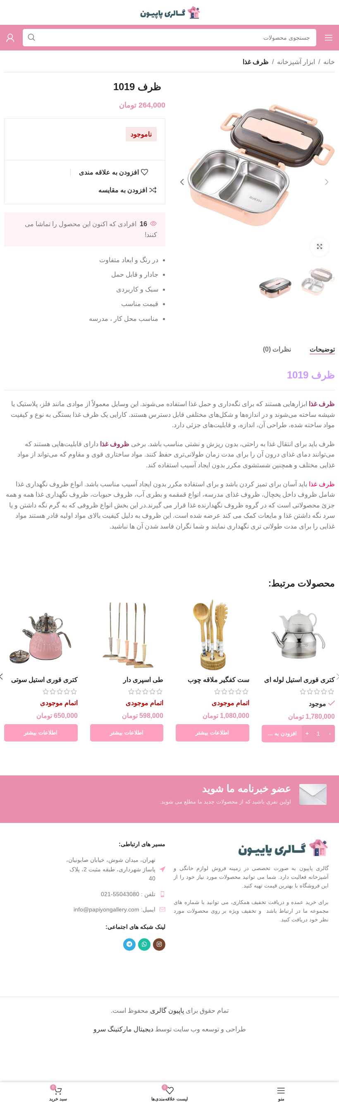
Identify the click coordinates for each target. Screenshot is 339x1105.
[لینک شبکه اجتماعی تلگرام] (129, 944)
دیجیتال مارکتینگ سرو (123, 1029)
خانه (329, 61)
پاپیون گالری (167, 1010)
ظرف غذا (256, 61)
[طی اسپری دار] (127, 635)
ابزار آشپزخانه (296, 61)
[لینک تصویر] (282, 847)
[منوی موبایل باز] (328, 37)
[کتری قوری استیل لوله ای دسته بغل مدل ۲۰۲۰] (298, 635)
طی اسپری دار (143, 679)
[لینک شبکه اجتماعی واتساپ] (144, 944)
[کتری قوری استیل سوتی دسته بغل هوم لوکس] (41, 635)
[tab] (322, 349)
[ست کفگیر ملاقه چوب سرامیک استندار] (212, 635)
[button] (326, 182)
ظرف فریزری (106, 964)
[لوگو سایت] (169, 11)
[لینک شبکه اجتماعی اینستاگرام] (159, 944)
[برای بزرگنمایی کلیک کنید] (319, 247)
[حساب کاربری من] (10, 37)
